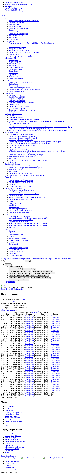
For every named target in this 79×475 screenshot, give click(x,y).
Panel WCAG (12, 10)
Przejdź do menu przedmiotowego (19, 4)
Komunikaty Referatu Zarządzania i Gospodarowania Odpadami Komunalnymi (35, 142)
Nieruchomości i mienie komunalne (20, 199)
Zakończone (13, 171)
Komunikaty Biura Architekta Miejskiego (22, 136)
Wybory (11, 236)
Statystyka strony (14, 71)
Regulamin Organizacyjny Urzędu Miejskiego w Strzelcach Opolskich (32, 43)
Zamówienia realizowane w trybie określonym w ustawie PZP (29, 166)
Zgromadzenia (13, 32)
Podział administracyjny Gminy (19, 88)
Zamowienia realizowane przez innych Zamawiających (27, 175)
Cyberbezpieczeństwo (16, 249)
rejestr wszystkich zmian (9, 310)
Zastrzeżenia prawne (15, 69)
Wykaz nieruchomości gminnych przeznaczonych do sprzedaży (29, 143)
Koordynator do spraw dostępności (20, 56)
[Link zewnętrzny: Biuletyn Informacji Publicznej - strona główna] (3, 285)
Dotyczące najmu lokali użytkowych (21, 181)
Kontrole (12, 231)
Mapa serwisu (12, 6)
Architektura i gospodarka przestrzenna (21, 190)
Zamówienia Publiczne (12, 164)
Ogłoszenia (12, 75)
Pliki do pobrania (14, 125)
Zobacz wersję (55, 316)
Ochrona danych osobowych (18, 248)
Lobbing (12, 242)
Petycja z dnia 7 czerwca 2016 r (19, 216)
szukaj (3, 261)
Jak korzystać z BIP (15, 63)
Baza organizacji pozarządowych (20, 123)
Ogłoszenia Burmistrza (16, 147)
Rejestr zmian (13, 73)
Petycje (7, 214)
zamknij (3, 15)
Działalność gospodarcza (17, 192)
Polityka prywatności (16, 67)
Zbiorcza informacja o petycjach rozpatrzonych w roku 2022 (28, 225)
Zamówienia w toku (15, 169)
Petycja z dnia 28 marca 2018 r (19, 222)
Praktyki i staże (14, 54)
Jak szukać (12, 65)
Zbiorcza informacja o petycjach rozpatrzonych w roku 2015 (28, 218)
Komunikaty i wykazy (12, 132)
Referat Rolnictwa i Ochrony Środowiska (22, 134)
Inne (6, 229)
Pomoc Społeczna (15, 203)
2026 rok (12, 227)
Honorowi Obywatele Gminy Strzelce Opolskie (24, 89)
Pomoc (7, 19)
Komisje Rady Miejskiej (17, 97)
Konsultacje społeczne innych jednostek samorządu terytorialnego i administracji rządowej (38, 130)
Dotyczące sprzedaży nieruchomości (21, 182)
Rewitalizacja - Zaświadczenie (19, 212)
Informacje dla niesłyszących (18, 34)
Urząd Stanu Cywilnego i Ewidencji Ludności (24, 194)
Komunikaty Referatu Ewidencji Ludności (23, 138)
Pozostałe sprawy (14, 207)
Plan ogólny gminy (11, 162)
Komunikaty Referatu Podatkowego (21, 140)
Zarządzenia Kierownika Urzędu (19, 28)
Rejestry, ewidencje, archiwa (18, 240)
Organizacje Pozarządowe (13, 114)
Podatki (11, 201)
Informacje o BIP (10, 58)
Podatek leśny (35, 312)
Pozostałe (12, 184)
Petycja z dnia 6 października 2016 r (21, 220)
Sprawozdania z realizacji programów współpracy (25, 119)
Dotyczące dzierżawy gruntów (19, 179)
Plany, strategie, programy (17, 238)
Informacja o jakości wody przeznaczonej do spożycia (26, 155)
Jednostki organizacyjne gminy (19, 86)
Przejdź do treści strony (15, 8)
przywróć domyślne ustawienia (19, 280)
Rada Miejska (9, 93)
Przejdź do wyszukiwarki (16, 12)
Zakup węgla (13, 158)
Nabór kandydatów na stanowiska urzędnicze (24, 21)
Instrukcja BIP (13, 60)
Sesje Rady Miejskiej (16, 99)
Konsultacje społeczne (16, 235)
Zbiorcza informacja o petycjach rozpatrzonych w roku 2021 (28, 223)
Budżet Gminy (14, 84)
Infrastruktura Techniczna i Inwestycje (21, 210)
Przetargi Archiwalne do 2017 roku (20, 186)
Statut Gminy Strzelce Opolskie (19, 106)
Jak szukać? (13, 37)
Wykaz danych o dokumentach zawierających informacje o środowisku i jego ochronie (37, 151)
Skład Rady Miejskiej (16, 95)
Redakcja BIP (13, 39)
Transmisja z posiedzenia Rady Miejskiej (22, 110)
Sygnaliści (12, 253)
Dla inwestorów (14, 233)
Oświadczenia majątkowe (17, 47)
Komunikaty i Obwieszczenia (18, 149)
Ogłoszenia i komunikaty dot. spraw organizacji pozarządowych (30, 153)
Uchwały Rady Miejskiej (17, 22)
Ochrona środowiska (16, 196)
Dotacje (11, 30)
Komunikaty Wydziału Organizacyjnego (22, 145)
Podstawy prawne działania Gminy (20, 82)
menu (69, 259)
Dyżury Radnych (14, 104)
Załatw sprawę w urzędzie (13, 188)
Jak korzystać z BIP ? (12, 461)
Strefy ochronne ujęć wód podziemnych (22, 156)
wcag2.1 (8, 264)
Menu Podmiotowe (11, 112)
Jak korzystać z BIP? (15, 2)
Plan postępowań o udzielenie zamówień (22, 173)
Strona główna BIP (7, 289)
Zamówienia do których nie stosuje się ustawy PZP (25, 168)
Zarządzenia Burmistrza (16, 26)
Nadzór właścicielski (16, 255)
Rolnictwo (12, 205)
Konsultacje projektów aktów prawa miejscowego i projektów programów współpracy (37, 121)
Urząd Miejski (9, 41)
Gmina (7, 80)
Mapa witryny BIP (15, 62)
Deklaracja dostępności (16, 78)
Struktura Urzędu (14, 24)
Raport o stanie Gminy (16, 91)
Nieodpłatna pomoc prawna (18, 209)
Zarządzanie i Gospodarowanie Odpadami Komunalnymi (27, 197)
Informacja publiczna (16, 251)
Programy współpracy (16, 117)
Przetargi (8, 177)
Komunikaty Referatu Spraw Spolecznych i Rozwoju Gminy (29, 160)
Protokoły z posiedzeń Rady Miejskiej (21, 102)
